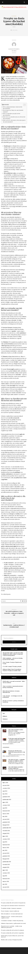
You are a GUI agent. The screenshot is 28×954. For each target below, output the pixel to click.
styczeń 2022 (6, 853)
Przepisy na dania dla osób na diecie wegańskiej (12, 933)
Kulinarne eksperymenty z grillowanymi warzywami (13, 923)
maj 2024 (5, 791)
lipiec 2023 (5, 802)
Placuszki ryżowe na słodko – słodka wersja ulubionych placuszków (11, 926)
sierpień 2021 (6, 867)
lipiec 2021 (5, 870)
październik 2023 (7, 799)
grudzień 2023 (6, 796)
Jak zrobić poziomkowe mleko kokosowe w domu (15, 730)
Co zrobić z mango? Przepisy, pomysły (12, 666)
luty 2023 (5, 816)
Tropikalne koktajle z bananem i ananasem (11, 908)
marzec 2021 (6, 881)
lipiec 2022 (5, 836)
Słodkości (5, 719)
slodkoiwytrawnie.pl (14, 49)
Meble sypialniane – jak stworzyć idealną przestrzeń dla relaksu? (12, 659)
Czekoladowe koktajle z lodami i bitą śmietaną (12, 920)
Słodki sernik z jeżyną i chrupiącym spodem (11, 939)
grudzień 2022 (6, 822)
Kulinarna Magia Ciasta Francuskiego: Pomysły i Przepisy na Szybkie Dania (12, 670)
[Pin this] (26, 601)
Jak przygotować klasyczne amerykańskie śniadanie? (13, 111)
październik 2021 (7, 861)
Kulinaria (5, 716)
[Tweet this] (22, 601)
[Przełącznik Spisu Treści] (23, 105)
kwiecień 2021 (6, 878)
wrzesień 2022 (6, 830)
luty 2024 (5, 794)
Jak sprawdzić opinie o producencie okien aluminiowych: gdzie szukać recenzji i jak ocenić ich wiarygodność (13, 654)
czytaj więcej (6, 747)
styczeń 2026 (6, 785)
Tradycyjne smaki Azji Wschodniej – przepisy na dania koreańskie (16, 739)
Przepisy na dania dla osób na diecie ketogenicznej (13, 902)
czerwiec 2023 (6, 805)
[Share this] (21, 601)
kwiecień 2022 (6, 844)
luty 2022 (5, 850)
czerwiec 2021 (6, 873)
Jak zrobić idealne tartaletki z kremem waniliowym (15, 767)
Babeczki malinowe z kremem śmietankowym (12, 913)
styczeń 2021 (6, 887)
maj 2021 (5, 875)
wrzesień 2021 (6, 864)
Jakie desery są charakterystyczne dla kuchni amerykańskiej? (14, 117)
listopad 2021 (6, 858)
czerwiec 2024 (6, 788)
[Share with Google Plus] (24, 601)
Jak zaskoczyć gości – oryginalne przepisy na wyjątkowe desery (16, 760)
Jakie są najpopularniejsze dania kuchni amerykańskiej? (12, 107)
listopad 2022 (6, 825)
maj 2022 (5, 842)
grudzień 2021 (6, 856)
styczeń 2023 (6, 819)
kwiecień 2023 (6, 810)
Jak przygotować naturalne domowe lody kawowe (13, 905)
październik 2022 (7, 827)
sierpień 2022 (6, 833)
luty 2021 (5, 884)
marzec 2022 (6, 847)
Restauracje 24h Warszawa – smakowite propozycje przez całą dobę (16, 752)
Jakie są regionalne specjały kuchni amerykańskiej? (11, 114)
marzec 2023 (6, 813)
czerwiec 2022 (6, 839)
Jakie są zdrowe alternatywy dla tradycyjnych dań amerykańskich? (14, 121)
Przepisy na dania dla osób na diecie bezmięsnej (12, 930)
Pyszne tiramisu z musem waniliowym (10, 911)
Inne (4, 713)
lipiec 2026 (5, 782)
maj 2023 (5, 808)
